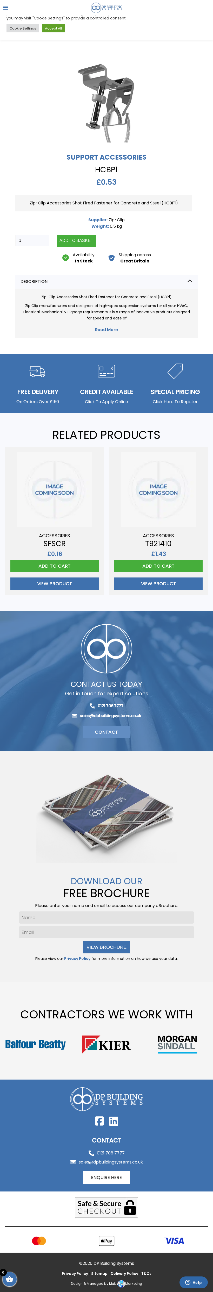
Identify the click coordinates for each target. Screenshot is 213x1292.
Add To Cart (54, 566)
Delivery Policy (124, 1273)
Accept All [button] (53, 28)
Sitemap (99, 1273)
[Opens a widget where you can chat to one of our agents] (193, 1282)
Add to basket (76, 240)
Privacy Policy (77, 958)
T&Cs (146, 1273)
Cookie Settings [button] (23, 28)
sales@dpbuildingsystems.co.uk (110, 716)
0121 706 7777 (110, 706)
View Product (54, 583)
